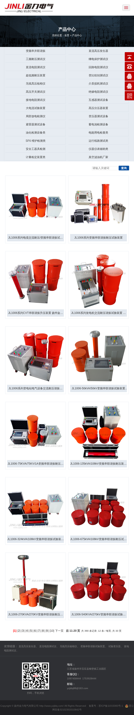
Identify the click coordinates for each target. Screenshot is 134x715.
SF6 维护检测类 (36, 140)
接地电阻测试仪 (35, 99)
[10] (52, 630)
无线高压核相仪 (35, 83)
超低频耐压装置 (35, 75)
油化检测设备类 (35, 132)
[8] (43, 630)
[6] (35, 630)
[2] (18, 630)
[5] (30, 630)
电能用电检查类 (98, 132)
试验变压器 (114, 646)
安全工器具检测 (35, 148)
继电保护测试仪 (98, 59)
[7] (39, 630)
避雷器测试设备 (35, 124)
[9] (47, 630)
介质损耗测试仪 (98, 83)
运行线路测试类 (98, 140)
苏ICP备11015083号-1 (111, 705)
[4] (26, 630)
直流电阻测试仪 (35, 67)
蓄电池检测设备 (98, 124)
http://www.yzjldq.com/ (51, 705)
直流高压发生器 (98, 50)
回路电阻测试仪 (98, 67)
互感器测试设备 (98, 99)
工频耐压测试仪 (35, 59)
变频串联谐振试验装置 (92, 646)
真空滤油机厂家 (98, 157)
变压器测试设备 (98, 116)
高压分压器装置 (98, 108)
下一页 (59, 630)
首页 (66, 35)
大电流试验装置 (35, 108)
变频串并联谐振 (35, 50)
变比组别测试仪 (98, 75)
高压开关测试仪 (35, 91)
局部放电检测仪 (35, 116)
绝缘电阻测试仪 (98, 91)
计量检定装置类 (35, 157)
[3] (22, 630)
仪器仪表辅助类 (98, 148)
